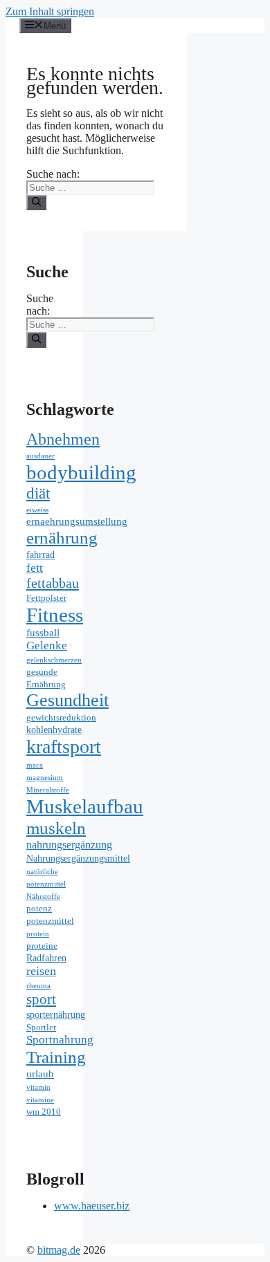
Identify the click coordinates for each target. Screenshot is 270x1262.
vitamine (40, 1100)
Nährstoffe (43, 896)
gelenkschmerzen (54, 660)
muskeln (56, 828)
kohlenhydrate (54, 730)
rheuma (38, 986)
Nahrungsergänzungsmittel (78, 858)
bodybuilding (81, 472)
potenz (39, 908)
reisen (41, 971)
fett (34, 568)
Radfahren (46, 958)
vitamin (38, 1087)
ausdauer (40, 456)
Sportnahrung (59, 1039)
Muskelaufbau (84, 806)
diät (38, 493)
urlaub (40, 1073)
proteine (41, 946)
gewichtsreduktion (61, 718)
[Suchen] (36, 202)
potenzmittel (50, 921)
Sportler (41, 1027)
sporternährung (55, 1015)
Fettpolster (46, 598)
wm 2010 (43, 1112)
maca (34, 765)
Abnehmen (63, 439)
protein (37, 934)
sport (41, 999)
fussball (43, 632)
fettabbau (52, 583)
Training (56, 1057)
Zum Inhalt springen (50, 11)
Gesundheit (67, 700)
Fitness (54, 615)
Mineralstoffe (47, 790)
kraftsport (63, 746)
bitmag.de (58, 1250)
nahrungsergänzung (69, 845)
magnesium (44, 777)
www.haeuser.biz (91, 1206)
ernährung (62, 538)
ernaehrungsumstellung (76, 521)
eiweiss (37, 510)
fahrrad (40, 555)
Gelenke (46, 645)
